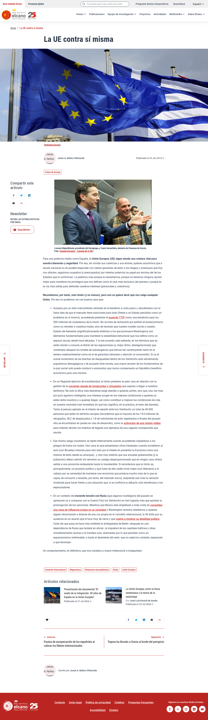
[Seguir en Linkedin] (194, 709)
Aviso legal (75, 702)
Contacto (60, 702)
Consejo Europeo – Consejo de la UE (75, 251)
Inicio (13, 28)
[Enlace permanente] (21, 203)
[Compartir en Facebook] (13, 195)
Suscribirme (24, 229)
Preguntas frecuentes (141, 702)
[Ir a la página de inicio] (22, 13)
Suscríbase (179, 4)
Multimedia (175, 14)
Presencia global (36, 4)
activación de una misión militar (142, 423)
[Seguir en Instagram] (186, 709)
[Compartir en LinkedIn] (29, 195)
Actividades (160, 14)
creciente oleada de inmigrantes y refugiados (95, 386)
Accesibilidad (97, 710)
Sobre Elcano (195, 14)
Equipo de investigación (120, 14)
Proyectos (145, 14)
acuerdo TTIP (117, 317)
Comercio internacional (55, 569)
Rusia (115, 569)
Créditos (119, 702)
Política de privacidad (98, 702)
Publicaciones (96, 14)
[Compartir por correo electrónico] (13, 203)
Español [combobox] (197, 4)
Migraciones (75, 569)
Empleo (113, 710)
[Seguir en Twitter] (178, 709)
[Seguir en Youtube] (202, 709)
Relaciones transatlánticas (97, 569)
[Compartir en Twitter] (21, 195)
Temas (79, 14)
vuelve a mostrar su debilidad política (137, 518)
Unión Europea (129, 569)
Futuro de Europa (52, 172)
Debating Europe (52, 145)
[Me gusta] (47, 619)
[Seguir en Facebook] (170, 709)
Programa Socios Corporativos (152, 4)
